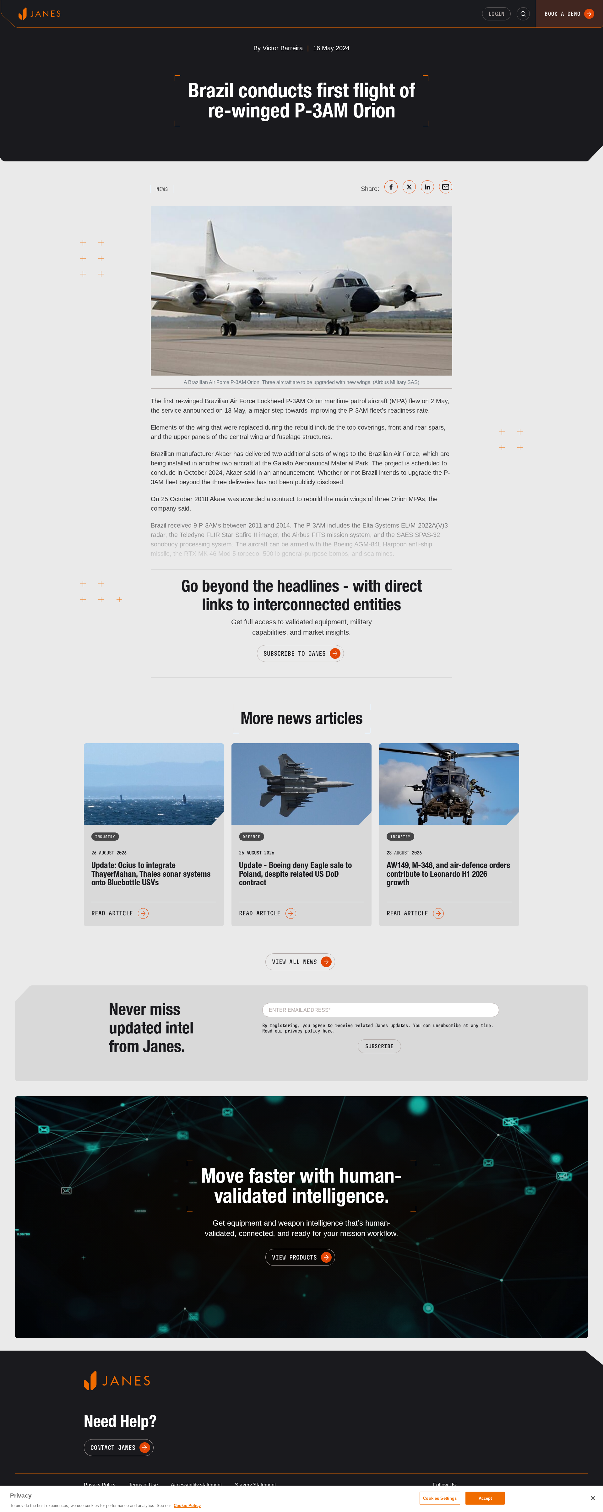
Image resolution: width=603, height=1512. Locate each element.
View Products (294, 1257)
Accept (485, 1498)
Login (496, 14)
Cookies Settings (440, 1498)
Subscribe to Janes (294, 653)
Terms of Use (143, 1485)
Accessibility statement (196, 1485)
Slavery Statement (255, 1485)
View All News (294, 961)
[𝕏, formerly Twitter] (409, 186)
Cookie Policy (187, 1505)
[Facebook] (391, 186)
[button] (523, 13)
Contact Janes (112, 1447)
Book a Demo (562, 14)
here (328, 1030)
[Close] (593, 1498)
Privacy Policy (100, 1485)
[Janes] (39, 14)
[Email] (445, 186)
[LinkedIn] (427, 186)
